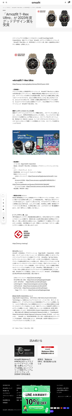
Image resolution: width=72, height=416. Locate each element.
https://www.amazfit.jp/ (34, 278)
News (4, 10)
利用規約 (5, 402)
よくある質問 (20, 395)
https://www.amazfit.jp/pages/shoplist (38, 280)
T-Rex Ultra (26, 328)
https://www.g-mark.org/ (20, 243)
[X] (3, 203)
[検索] (6, 2)
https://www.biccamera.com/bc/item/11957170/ (40, 186)
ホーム (4, 7)
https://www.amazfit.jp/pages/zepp (39, 290)
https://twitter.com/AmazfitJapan (36, 282)
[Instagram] (3, 206)
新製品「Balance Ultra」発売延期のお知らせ (47, 361)
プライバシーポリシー (8, 396)
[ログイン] (65, 2)
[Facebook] (3, 200)
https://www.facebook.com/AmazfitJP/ (35, 286)
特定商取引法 (6, 400)
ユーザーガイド (21, 393)
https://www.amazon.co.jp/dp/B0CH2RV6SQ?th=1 (40, 180)
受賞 (32, 328)
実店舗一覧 (6, 390)
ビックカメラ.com (20, 186)
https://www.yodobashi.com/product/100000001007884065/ (31, 184)
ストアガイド (6, 393)
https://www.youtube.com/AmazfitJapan (35, 288)
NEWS (8, 7)
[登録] (67, 396)
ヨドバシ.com (19, 182)
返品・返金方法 (21, 400)
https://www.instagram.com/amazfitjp (35, 284)
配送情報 (19, 398)
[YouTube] (3, 209)
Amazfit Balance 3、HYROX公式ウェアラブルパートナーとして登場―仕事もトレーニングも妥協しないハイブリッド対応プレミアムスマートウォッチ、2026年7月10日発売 (23, 366)
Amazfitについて (7, 388)
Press (21, 328)
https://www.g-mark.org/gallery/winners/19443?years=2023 (31, 84)
